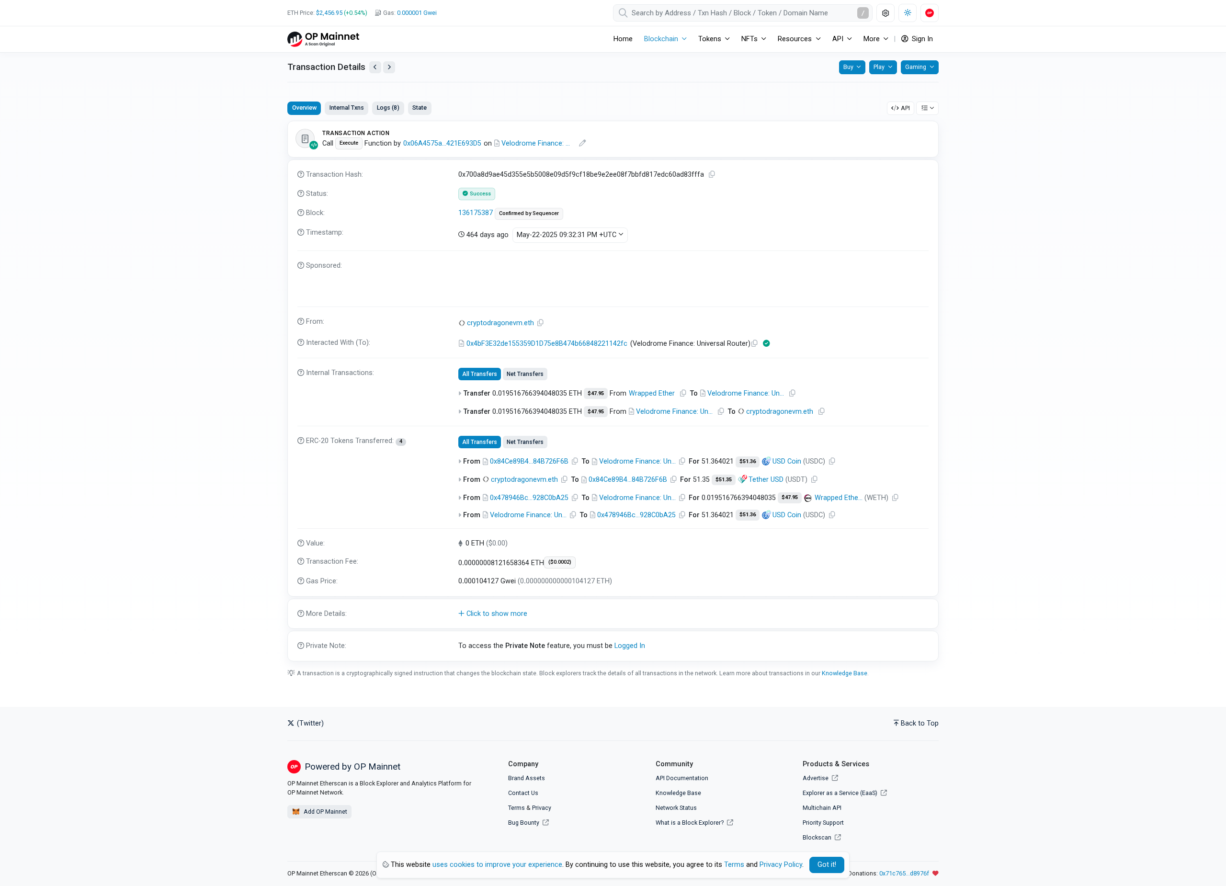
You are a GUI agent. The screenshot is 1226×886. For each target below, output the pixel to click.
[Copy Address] (540, 323)
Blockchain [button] (661, 39)
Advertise (816, 778)
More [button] (871, 39)
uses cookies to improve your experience (497, 865)
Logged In (629, 646)
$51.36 (747, 461)
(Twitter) (309, 723)
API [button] (837, 39)
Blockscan (818, 837)
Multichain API (822, 807)
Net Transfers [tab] (525, 374)
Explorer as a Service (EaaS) (841, 792)
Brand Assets (526, 778)
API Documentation (682, 778)
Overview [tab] (304, 107)
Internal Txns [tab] (346, 107)
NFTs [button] (749, 39)
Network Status (676, 807)
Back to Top (920, 723)
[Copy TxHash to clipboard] (712, 174)
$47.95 (596, 393)
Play (879, 66)
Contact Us (523, 792)
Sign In (921, 39)
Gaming (915, 66)
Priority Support (823, 822)
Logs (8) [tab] (388, 107)
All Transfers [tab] (479, 374)
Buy (848, 66)
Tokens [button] (709, 39)
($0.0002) (559, 562)
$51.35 (723, 480)
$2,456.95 (329, 12)
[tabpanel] (613, 391)
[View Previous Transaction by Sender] (375, 67)
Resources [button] (795, 39)
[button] (613, 614)
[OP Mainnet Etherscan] (323, 39)
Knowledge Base (844, 673)
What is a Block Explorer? (690, 822)
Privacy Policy (781, 865)
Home (623, 39)
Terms (516, 807)
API (905, 108)
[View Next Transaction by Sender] (389, 67)
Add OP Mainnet (324, 811)
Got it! (826, 865)
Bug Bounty (523, 822)
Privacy (541, 807)
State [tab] (419, 107)
